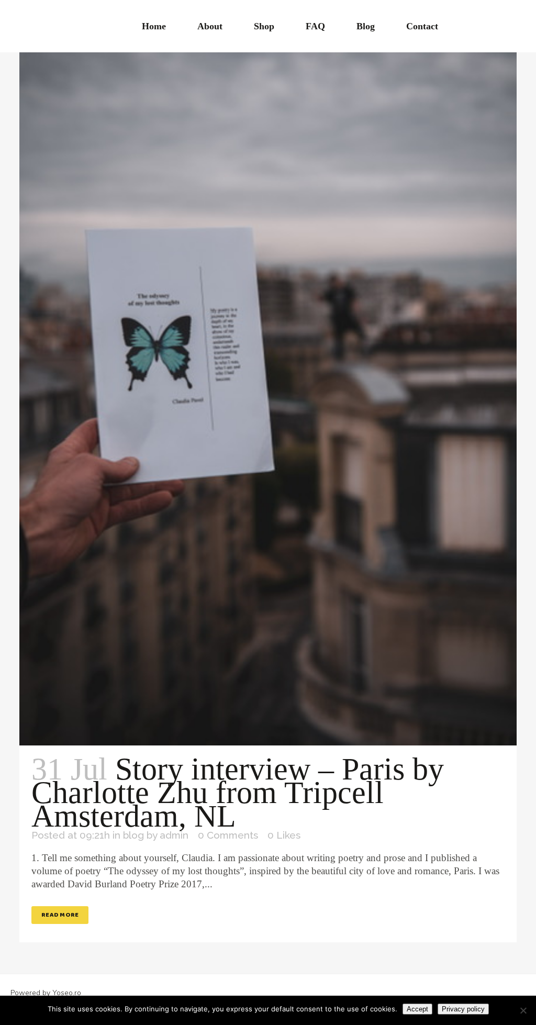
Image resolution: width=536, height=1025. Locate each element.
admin (174, 835)
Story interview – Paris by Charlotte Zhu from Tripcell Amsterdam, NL (237, 792)
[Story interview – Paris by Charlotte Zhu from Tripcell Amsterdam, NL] (268, 372)
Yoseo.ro (66, 993)
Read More (60, 915)
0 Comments (228, 835)
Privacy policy (463, 1009)
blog (133, 835)
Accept (417, 1009)
